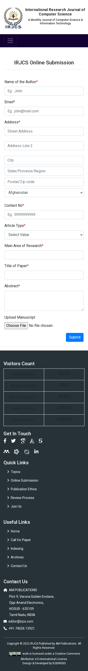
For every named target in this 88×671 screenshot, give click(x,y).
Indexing (17, 548)
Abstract (12, 286)
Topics (15, 472)
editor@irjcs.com (20, 621)
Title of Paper (16, 266)
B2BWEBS (59, 663)
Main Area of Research (23, 245)
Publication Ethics (24, 489)
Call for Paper (21, 540)
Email (9, 102)
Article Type (15, 225)
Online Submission (24, 480)
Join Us (16, 506)
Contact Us (19, 566)
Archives (17, 557)
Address (12, 122)
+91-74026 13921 (21, 628)
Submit (74, 337)
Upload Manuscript (19, 317)
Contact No (14, 205)
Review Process (22, 498)
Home (15, 531)
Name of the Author (21, 82)
